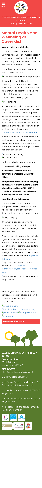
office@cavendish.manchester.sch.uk (19, 132)
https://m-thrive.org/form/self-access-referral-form (20, 268)
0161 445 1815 (9, 369)
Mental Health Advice (13, 321)
